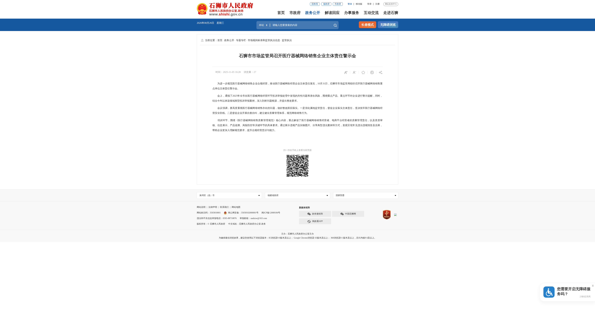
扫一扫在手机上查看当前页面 (297, 150)
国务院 (315, 4)
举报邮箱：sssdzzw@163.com (253, 218)
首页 (281, 13)
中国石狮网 (350, 214)
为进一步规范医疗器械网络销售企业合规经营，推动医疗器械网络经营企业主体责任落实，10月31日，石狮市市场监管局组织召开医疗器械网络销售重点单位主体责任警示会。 (297, 86)
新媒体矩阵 (304, 207)
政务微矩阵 (317, 214)
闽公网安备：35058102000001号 (243, 213)
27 (255, 72)
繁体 (350, 4)
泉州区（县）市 (207, 195)
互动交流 (371, 13)
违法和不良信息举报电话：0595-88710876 (217, 218)
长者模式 (367, 24)
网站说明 (201, 207)
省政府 (326, 4)
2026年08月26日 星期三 (210, 23)
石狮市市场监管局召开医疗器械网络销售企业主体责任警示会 (297, 55)
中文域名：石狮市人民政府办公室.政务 (247, 224)
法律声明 (212, 207)
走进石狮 (390, 13)
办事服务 (351, 13)
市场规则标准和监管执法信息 (264, 40)
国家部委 (340, 195)
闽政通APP (317, 221)
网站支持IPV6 (391, 4)
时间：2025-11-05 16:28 (228, 72)
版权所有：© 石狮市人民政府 (211, 224)
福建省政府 (273, 195)
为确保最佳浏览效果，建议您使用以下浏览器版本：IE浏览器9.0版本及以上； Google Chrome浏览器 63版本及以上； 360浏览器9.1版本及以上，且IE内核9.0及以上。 (297, 238)
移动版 (359, 4)
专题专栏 (241, 40)
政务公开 (312, 13)
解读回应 (332, 13)
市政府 (338, 4)
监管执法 (287, 40)
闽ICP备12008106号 (271, 213)
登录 (369, 4)
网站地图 (236, 207)
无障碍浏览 (388, 24)
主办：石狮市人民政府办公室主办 (297, 234)
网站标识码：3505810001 (209, 213)
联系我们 (224, 207)
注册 (377, 4)
